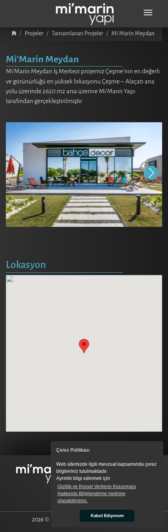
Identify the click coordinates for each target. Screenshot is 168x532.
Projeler (34, 33)
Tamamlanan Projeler (77, 33)
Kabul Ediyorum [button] (107, 515)
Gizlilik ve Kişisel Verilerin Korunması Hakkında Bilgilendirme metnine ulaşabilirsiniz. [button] (96, 493)
